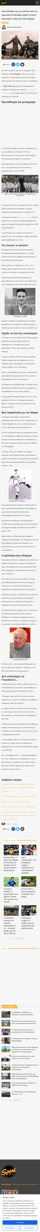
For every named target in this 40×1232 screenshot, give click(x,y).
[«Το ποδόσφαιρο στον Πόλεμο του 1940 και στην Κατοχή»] (6, 1085)
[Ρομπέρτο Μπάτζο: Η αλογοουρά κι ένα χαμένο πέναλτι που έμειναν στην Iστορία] (11, 881)
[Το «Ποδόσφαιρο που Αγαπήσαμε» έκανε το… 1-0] (6, 1094)
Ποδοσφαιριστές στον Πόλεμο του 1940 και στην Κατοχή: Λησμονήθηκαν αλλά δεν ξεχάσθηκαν (25, 1076)
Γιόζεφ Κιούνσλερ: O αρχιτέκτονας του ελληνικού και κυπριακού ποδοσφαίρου (25, 1067)
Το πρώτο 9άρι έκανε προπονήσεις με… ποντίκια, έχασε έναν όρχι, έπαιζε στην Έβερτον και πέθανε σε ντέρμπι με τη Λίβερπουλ (19, 815)
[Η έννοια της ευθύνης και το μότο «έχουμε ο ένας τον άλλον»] (6, 1058)
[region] (20, 1213)
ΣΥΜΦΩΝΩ (20, 1222)
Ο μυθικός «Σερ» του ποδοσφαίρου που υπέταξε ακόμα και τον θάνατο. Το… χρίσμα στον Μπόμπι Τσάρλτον (18, 787)
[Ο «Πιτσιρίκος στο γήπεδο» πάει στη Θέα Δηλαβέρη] (6, 1040)
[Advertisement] (20, 124)
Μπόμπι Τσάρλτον (24, 217)
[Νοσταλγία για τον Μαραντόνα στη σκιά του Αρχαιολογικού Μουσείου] (6, 1023)
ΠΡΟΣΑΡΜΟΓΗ (10, 1228)
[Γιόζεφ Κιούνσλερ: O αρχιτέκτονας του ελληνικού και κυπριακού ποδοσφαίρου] (6, 1067)
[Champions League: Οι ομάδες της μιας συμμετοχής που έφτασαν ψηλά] (28, 910)
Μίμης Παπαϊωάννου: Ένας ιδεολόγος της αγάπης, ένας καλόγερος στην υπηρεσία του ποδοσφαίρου (25, 1049)
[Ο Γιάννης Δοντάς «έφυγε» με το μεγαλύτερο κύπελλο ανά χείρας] (6, 1032)
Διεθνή (5, 23)
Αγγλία (9, 824)
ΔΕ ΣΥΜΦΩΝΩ (29, 1228)
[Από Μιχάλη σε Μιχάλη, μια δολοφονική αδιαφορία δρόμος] (6, 1014)
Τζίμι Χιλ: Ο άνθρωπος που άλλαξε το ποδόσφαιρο (19, 807)
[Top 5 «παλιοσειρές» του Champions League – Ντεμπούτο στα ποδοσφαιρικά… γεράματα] (28, 850)
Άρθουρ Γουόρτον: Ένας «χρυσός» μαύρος (16, 802)
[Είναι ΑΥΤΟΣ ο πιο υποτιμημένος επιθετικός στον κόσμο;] (28, 881)
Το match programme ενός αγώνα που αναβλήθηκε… (20, 796)
